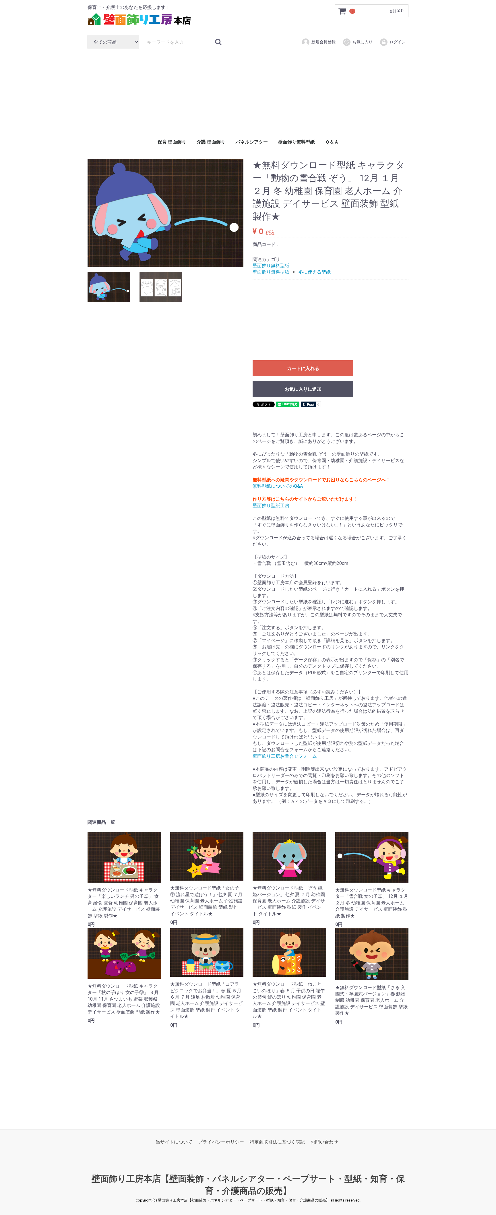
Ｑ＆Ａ (332, 142)
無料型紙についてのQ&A (278, 486)
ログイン (398, 42)
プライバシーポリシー (221, 1142)
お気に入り (362, 42)
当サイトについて (174, 1142)
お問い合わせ (324, 1142)
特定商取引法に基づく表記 (277, 1142)
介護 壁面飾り (211, 142)
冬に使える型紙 (315, 272)
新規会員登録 (323, 42)
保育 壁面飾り (172, 142)
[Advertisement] (248, 91)
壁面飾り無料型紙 (296, 142)
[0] (342, 11)
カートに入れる (303, 368)
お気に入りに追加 (303, 389)
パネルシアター (252, 142)
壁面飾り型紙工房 (271, 505)
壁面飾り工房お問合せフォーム (285, 756)
